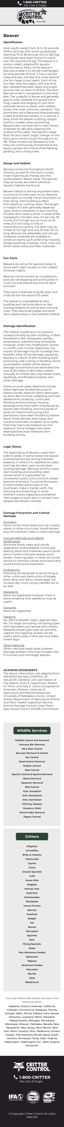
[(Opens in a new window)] (18, 1096)
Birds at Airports (32, 855)
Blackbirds (32, 901)
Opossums (32, 956)
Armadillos (32, 850)
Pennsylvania (24, 1034)
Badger (32, 918)
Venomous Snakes (32, 965)
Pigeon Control (32, 816)
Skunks (32, 973)
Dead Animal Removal (32, 761)
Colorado (12, 1009)
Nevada (47, 1024)
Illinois (28, 1013)
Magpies (32, 884)
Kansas (54, 1013)
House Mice (32, 880)
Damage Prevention (18, 512)
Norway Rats (32, 889)
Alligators (32, 846)
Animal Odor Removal (32, 812)
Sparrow (32, 910)
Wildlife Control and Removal (32, 740)
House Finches (32, 905)
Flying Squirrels (32, 944)
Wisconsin (32, 1045)
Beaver (32, 927)
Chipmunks (32, 859)
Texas (35, 1038)
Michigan (34, 1020)
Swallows (32, 914)
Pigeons (32, 961)
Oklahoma (43, 1031)
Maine (38, 1016)
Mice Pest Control (32, 749)
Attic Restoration (32, 795)
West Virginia (51, 1041)
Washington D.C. (31, 1041)
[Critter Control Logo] (32, 16)
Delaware (41, 1009)
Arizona (25, 1006)
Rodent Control (32, 766)
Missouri (24, 1024)
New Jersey (28, 1027)
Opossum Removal (32, 783)
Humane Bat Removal (32, 744)
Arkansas (36, 1006)
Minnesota (47, 1020)
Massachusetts (18, 1020)
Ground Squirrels (32, 872)
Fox (32, 922)
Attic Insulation (32, 791)
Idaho (19, 1013)
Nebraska (36, 1024)
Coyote (32, 863)
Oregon (10, 1034)
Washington (12, 1041)
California (49, 1006)
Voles (32, 978)
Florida (52, 1009)
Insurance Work (32, 808)
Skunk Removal (32, 778)
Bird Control (32, 787)
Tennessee (24, 1038)
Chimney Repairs (32, 804)
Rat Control (32, 757)
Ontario (55, 1031)
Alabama (14, 1006)
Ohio (32, 1031)
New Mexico (43, 1027)
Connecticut (26, 1009)
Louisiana (27, 1016)
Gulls (32, 876)
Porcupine (32, 931)
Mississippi (11, 1024)
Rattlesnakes (32, 897)
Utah (43, 1038)
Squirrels (32, 935)
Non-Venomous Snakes (32, 952)
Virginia (52, 1038)
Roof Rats (32, 893)
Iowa (46, 1013)
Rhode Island (42, 1034)
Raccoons (32, 969)
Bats (32, 939)
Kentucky (15, 1016)
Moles (32, 948)
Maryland (49, 1016)
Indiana (37, 1013)
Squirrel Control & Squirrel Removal (32, 774)
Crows (32, 867)
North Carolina (19, 1031)
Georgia (10, 1013)
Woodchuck (32, 982)
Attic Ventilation (32, 799)
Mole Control (32, 770)
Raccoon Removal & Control (32, 753)
